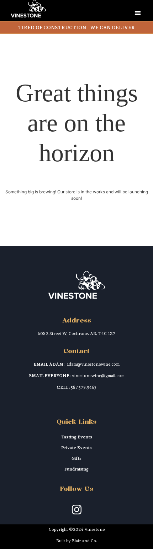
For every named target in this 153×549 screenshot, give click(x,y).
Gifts (76, 458)
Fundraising (76, 469)
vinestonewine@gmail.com (98, 375)
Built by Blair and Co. (76, 540)
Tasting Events (76, 436)
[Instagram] (76, 510)
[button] (137, 12)
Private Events (76, 447)
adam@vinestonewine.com (93, 364)
